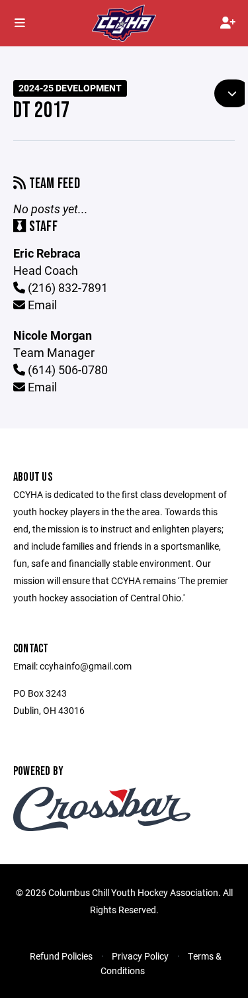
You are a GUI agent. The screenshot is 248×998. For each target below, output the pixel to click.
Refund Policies (61, 956)
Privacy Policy (140, 956)
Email (41, 305)
